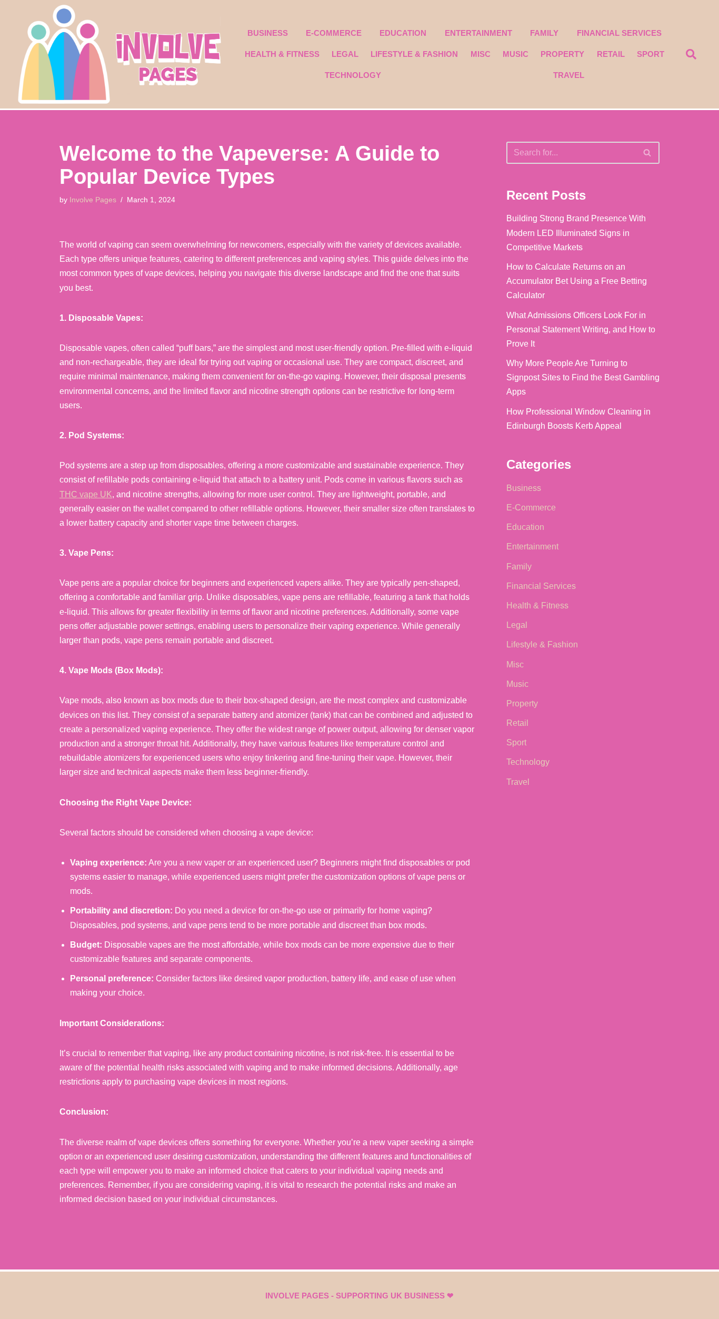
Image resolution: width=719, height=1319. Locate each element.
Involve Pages (92, 199)
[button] (691, 54)
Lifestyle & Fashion (414, 54)
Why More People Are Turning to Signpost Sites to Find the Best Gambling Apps (583, 377)
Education (403, 32)
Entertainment (478, 32)
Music (515, 54)
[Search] (648, 153)
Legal (345, 54)
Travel (568, 75)
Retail (611, 54)
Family (544, 32)
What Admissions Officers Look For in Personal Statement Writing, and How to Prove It (580, 329)
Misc (481, 54)
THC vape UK (85, 494)
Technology (353, 75)
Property (562, 54)
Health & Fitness (282, 54)
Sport (650, 54)
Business (267, 32)
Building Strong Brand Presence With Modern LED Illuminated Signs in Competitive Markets (576, 232)
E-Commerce (334, 32)
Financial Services (619, 32)
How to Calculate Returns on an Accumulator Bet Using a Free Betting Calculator (576, 281)
